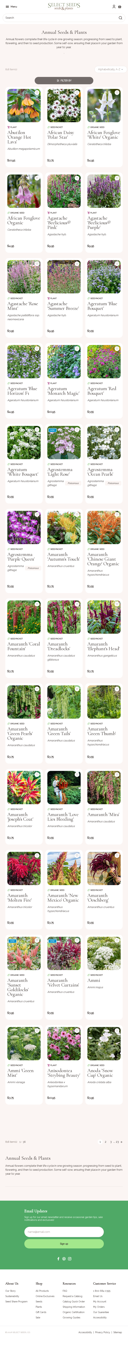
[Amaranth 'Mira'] (104, 787)
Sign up (64, 1243)
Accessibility (85, 1332)
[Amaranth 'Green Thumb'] (104, 702)
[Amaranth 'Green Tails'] (64, 702)
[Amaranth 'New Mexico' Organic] (64, 868)
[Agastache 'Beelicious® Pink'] (64, 191)
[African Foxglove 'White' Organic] (104, 105)
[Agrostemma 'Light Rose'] (64, 442)
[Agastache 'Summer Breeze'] (64, 276)
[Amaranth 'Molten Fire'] (24, 868)
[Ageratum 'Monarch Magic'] (64, 361)
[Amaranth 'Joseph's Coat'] (24, 787)
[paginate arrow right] (121, 1142)
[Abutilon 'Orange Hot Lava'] (24, 105)
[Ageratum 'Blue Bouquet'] (104, 276)
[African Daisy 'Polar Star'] (64, 105)
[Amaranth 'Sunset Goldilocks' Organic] (24, 953)
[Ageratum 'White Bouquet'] (24, 442)
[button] (58, 1259)
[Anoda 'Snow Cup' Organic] (104, 1043)
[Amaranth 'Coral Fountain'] (24, 617)
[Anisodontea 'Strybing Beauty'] (64, 1043)
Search (10, 17)
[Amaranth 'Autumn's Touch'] (64, 527)
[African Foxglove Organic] (24, 191)
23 (117, 1141)
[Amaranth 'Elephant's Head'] (104, 617)
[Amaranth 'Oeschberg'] (104, 868)
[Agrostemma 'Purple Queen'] (24, 527)
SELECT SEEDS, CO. (21, 1332)
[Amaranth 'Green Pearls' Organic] (24, 702)
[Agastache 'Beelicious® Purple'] (104, 191)
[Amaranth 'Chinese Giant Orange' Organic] (104, 527)
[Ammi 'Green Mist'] (24, 1043)
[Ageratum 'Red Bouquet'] (104, 361)
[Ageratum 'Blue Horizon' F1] (24, 361)
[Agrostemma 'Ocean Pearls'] (104, 442)
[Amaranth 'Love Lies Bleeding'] (64, 787)
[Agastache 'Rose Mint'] (24, 276)
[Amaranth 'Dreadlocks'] (64, 617)
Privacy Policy (102, 1332)
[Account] (114, 7)
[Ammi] (104, 953)
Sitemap (117, 1332)
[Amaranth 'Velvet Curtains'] (64, 953)
